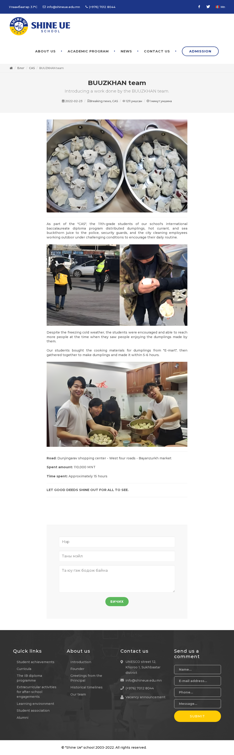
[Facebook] (199, 7)
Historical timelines (86, 687)
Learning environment (35, 704)
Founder (77, 669)
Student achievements (35, 662)
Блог (20, 68)
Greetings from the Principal (86, 678)
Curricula (24, 669)
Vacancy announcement (145, 697)
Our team (78, 694)
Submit (197, 716)
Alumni (22, 718)
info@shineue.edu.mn (63, 7)
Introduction (80, 662)
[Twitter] (208, 7)
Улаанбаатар (23, 7)
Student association (33, 710)
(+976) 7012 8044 (101, 7)
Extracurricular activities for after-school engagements (36, 692)
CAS (32, 68)
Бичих (117, 602)
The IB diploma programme (29, 678)
